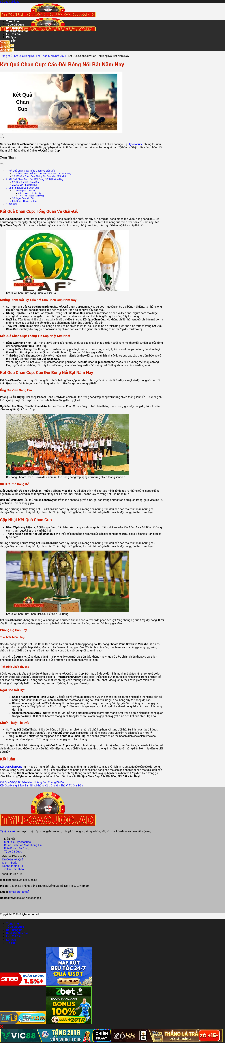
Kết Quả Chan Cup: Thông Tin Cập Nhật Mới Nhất (41, 176)
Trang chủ (6, 55)
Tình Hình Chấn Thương (33, 196)
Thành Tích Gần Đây (32, 193)
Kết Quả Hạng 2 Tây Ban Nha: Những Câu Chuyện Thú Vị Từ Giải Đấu (41, 785)
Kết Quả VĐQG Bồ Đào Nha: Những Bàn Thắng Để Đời (32, 782)
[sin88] (23, 984)
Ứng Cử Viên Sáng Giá (27, 182)
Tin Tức (10, 942)
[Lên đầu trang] (1, 918)
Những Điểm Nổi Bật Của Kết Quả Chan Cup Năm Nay (43, 173)
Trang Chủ (12, 21)
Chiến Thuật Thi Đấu (26, 201)
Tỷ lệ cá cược (8, 831)
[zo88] (167, 1041)
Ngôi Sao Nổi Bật (25, 198)
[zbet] (69, 1023)
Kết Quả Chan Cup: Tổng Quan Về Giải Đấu (32, 170)
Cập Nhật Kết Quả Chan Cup (24, 187)
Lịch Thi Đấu (13, 34)
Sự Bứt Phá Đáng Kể (26, 184)
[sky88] (69, 984)
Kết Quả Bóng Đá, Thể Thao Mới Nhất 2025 (40, 55)
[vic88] (55, 1041)
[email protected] (18, 891)
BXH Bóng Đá (14, 27)
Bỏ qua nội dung (9, 1)
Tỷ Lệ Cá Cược (15, 24)
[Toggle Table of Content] (2, 164)
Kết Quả (11, 37)
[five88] (23, 1023)
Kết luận (13, 204)
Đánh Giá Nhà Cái (17, 31)
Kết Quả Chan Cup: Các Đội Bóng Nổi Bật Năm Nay (36, 179)
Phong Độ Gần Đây (25, 190)
